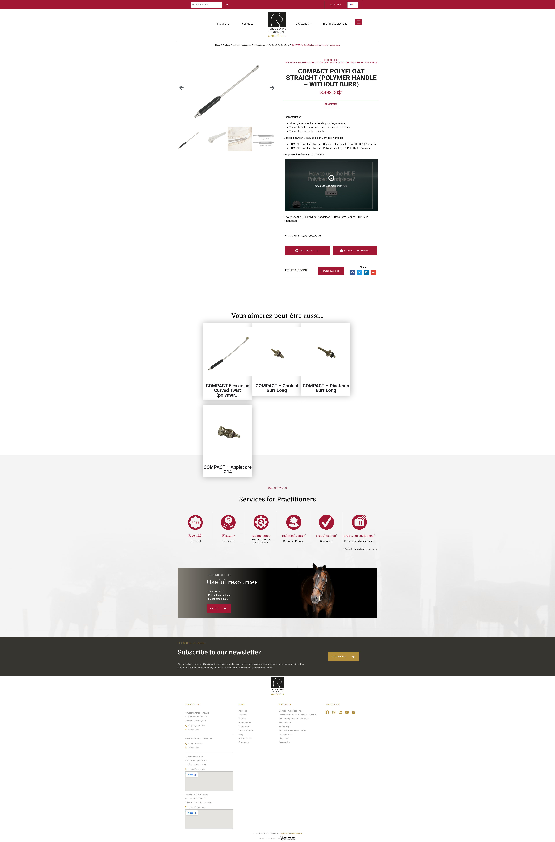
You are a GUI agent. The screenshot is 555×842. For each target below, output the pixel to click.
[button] (181, 88)
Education (302, 24)
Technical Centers (335, 24)
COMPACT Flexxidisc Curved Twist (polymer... (227, 390)
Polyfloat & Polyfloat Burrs (279, 45)
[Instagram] (334, 712)
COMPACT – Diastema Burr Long (326, 388)
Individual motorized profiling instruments (249, 45)
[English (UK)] (351, 5)
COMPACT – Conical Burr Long (277, 388)
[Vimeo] (353, 712)
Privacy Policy (296, 833)
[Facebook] (327, 712)
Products (223, 24)
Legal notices (285, 833)
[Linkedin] (340, 712)
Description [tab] (331, 104)
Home (217, 45)
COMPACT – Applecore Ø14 (228, 469)
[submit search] (228, 5)
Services (247, 24)
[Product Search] (206, 5)
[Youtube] (347, 712)
